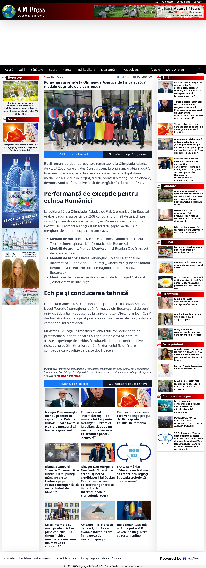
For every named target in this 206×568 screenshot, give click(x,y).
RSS (156, 1)
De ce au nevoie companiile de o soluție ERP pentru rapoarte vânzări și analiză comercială (187, 406)
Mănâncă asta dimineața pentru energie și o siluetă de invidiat (188, 250)
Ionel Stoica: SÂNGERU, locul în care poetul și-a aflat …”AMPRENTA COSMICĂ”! (187, 385)
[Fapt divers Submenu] (141, 69)
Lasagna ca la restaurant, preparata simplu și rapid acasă (188, 265)
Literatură (108, 70)
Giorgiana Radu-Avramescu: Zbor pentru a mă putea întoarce (187, 301)
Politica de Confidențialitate (17, 558)
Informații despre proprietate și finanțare (100, 558)
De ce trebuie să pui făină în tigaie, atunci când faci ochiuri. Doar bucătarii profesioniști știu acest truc (188, 283)
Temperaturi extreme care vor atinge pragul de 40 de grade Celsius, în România (21, 147)
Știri (22, 70)
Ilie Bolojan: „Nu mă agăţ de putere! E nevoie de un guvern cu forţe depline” (132, 530)
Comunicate (183, 1)
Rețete (67, 70)
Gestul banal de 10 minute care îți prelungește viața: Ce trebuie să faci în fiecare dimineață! (187, 215)
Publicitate (167, 1)
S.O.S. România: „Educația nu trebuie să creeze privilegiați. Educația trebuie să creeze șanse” (133, 474)
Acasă (9, 70)
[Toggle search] (200, 70)
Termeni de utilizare (66, 558)
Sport (53, 70)
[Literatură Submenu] (117, 69)
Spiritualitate (86, 70)
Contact (197, 1)
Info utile (153, 70)
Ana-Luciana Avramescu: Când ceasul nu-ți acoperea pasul (187, 317)
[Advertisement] (103, 42)
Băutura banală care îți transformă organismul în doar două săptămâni (188, 230)
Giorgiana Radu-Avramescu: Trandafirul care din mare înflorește (187, 332)
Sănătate (37, 70)
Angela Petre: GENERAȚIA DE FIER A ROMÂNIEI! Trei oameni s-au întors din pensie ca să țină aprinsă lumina (188, 354)
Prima (60, 77)
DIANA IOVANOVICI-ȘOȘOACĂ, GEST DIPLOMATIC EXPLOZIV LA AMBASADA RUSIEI (188, 421)
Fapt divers (131, 70)
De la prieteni (175, 70)
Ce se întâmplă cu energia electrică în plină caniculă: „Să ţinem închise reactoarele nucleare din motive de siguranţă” (60, 535)
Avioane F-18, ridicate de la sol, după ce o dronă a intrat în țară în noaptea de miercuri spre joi (97, 532)
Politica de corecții (43, 558)
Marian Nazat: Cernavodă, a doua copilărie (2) (188, 367)
